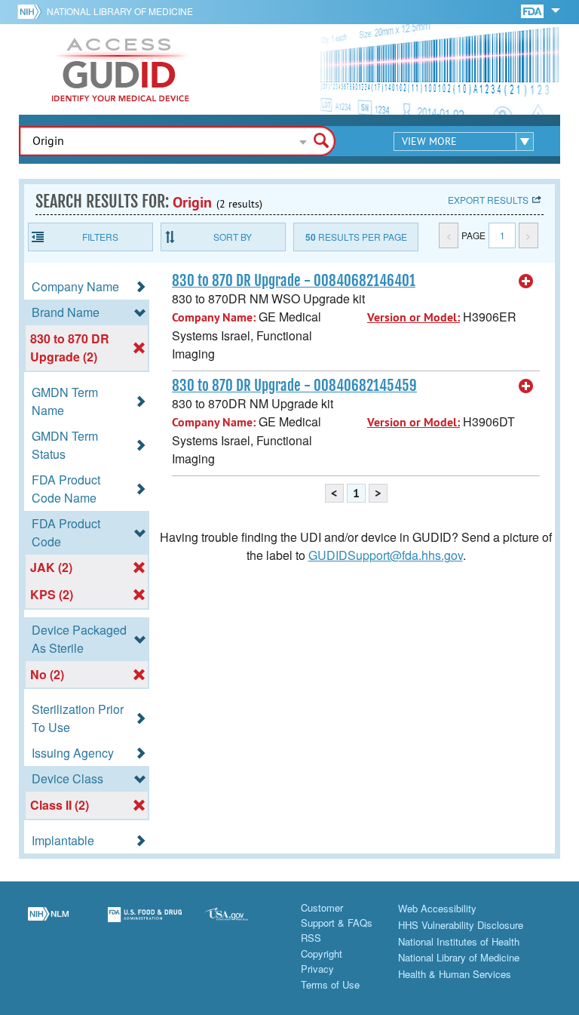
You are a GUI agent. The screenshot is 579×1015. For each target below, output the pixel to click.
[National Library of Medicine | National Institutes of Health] (48, 923)
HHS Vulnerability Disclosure (460, 925)
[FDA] (533, 10)
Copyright (321, 953)
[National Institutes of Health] (32, 11)
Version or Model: (413, 317)
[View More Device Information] (526, 281)
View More (429, 141)
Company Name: (214, 317)
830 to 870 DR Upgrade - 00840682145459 (294, 386)
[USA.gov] (241, 923)
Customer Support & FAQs (336, 915)
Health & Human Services (454, 974)
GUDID (120, 69)
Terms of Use (330, 984)
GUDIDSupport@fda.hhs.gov (385, 555)
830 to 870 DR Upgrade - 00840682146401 (293, 281)
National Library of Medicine (120, 11)
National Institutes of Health (458, 941)
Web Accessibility (437, 908)
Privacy (317, 968)
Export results (488, 199)
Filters (100, 236)
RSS (311, 937)
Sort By (232, 236)
